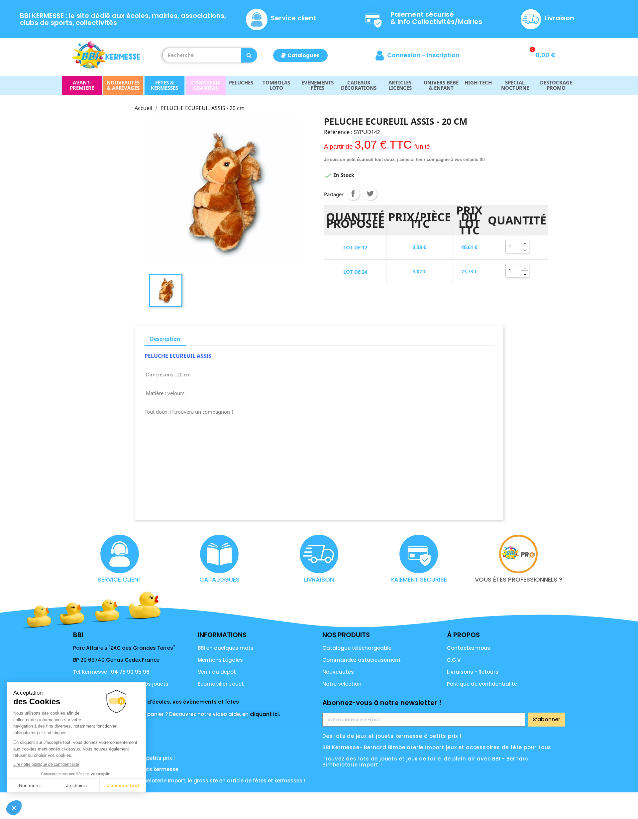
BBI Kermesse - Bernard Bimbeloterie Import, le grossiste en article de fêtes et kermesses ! (189, 780)
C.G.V (454, 659)
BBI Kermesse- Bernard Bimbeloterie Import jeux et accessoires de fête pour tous (436, 747)
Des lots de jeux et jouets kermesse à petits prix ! (392, 736)
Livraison (559, 18)
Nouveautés (338, 671)
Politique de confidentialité (482, 683)
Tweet (370, 193)
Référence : (338, 132)
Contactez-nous (468, 647)
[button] (300, 55)
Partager (353, 193)
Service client (293, 18)
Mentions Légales (220, 659)
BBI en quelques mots (226, 647)
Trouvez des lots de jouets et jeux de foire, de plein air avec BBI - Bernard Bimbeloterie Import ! (425, 761)
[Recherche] (249, 55)
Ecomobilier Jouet (221, 683)
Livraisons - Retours (472, 671)
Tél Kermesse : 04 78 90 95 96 (111, 671)
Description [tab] (165, 338)
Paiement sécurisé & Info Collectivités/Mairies (436, 18)
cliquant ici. (265, 714)
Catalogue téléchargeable (356, 647)
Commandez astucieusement (361, 659)
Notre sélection (342, 683)
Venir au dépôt (217, 671)
